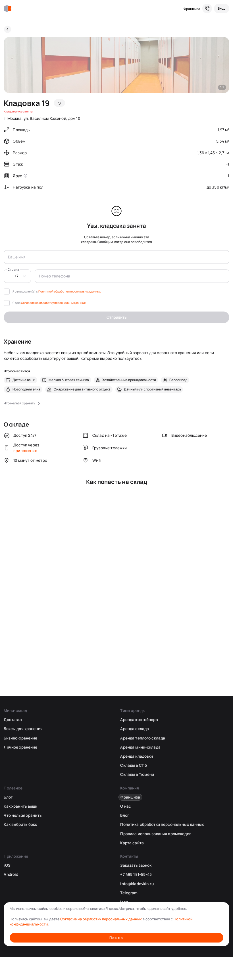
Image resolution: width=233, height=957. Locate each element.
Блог (8, 797)
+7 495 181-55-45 (136, 874)
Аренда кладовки (136, 756)
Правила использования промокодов (155, 833)
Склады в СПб (133, 765)
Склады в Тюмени (137, 774)
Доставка (13, 719)
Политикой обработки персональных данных (69, 291)
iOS (7, 865)
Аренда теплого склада (142, 738)
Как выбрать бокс (20, 824)
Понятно (116, 937)
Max (124, 901)
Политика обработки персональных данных (162, 824)
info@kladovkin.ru (136, 883)
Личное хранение (20, 747)
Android (11, 874)
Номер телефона (54, 276)
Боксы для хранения (23, 728)
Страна (13, 269)
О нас (125, 806)
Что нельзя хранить (22, 815)
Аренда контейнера (139, 719)
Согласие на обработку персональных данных (53, 303)
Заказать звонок (135, 865)
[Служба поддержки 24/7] (207, 8)
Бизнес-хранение (20, 738)
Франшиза (192, 8)
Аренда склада (134, 728)
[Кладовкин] (7, 8)
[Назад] (7, 29)
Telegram (129, 892)
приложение (25, 450)
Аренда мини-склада (140, 747)
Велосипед (178, 380)
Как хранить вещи (20, 806)
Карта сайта (131, 842)
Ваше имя (17, 257)
